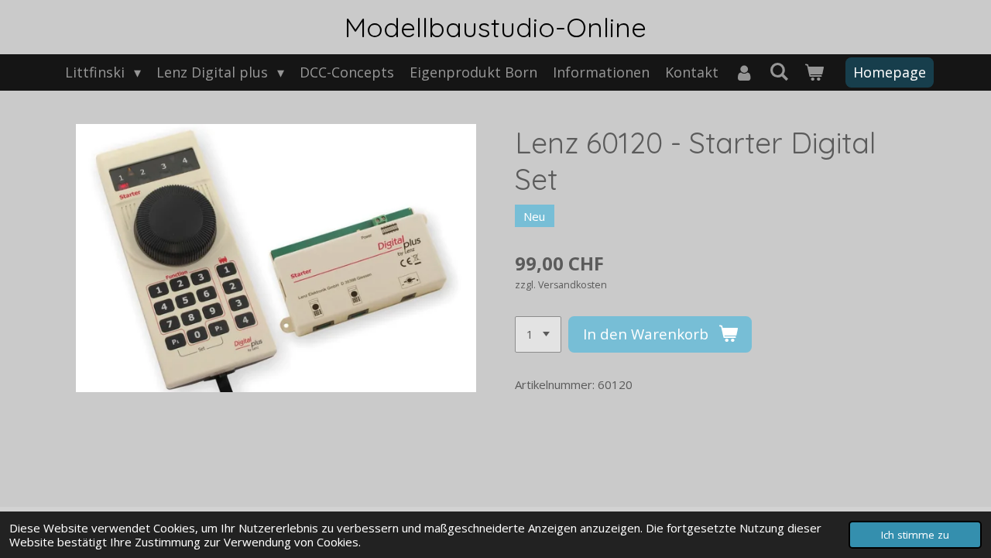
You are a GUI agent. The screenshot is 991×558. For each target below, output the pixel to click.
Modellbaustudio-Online (495, 27)
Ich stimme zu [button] (915, 535)
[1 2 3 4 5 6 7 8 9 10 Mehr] (538, 334)
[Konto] (743, 72)
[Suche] (779, 71)
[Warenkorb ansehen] (814, 72)
